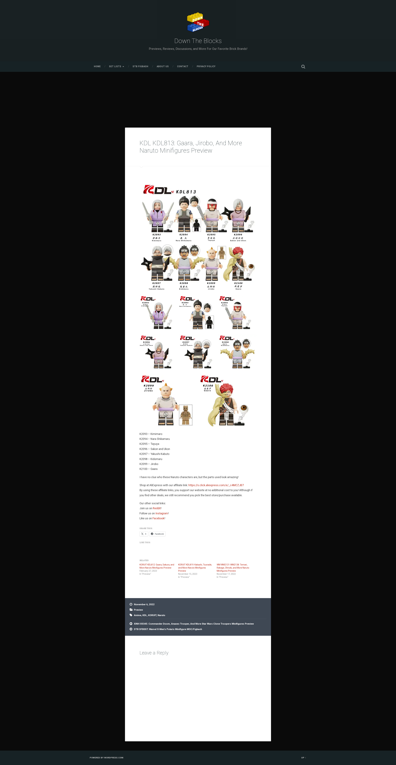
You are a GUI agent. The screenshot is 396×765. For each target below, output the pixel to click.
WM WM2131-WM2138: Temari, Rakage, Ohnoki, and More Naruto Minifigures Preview (233, 567)
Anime (137, 615)
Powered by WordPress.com (106, 757)
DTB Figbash (140, 66)
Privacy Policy (206, 66)
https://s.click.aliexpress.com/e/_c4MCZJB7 (216, 485)
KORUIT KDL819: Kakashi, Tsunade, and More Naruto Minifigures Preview (195, 567)
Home (97, 66)
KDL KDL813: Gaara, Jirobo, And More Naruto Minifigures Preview (191, 146)
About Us (163, 66)
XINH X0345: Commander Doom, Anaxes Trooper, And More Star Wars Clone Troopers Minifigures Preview (194, 623)
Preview (138, 609)
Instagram (161, 513)
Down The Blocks (198, 41)
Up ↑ (303, 757)
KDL (144, 615)
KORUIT (152, 615)
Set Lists (115, 66)
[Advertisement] (198, 95)
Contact (182, 66)
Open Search (303, 66)
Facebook (158, 518)
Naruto (161, 615)
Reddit (157, 508)
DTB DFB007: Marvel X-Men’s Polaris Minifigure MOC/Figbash (168, 629)
